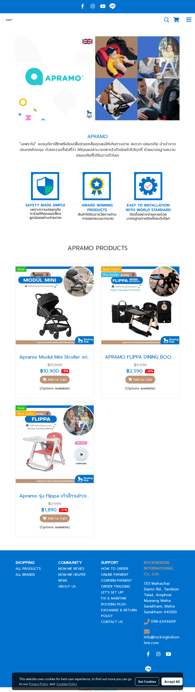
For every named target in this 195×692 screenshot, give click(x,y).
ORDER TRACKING (115, 586)
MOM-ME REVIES (71, 568)
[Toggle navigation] (189, 20)
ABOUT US (67, 586)
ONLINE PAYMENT (115, 574)
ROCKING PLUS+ (114, 604)
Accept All (172, 681)
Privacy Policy (38, 684)
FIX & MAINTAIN (113, 598)
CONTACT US (112, 621)
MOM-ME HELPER (72, 574)
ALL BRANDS (25, 574)
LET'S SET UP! (112, 592)
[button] (165, 20)
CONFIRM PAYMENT (116, 580)
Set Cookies (147, 681)
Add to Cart (56, 379)
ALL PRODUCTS (28, 568)
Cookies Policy (67, 684)
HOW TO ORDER (114, 568)
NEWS (62, 580)
